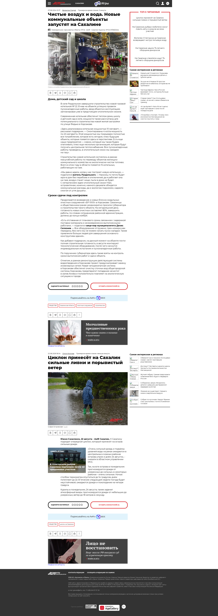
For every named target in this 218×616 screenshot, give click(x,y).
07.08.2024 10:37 (54, 10)
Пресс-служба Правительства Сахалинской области (69, 87)
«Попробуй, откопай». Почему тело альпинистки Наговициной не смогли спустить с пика (154, 117)
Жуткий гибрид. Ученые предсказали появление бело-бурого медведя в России (155, 376)
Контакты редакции (76, 572)
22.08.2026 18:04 (54, 353)
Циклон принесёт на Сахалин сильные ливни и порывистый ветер (150, 19)
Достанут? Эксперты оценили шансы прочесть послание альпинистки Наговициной (155, 368)
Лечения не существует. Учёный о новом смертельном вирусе (154, 392)
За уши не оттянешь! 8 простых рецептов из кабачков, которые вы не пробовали (155, 84)
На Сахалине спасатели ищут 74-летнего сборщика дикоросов (150, 59)
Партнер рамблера (77, 606)
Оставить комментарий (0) (109, 286)
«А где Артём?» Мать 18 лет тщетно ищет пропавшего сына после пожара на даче (154, 109)
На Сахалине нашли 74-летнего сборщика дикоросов (150, 49)
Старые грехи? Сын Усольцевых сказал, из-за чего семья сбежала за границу (155, 100)
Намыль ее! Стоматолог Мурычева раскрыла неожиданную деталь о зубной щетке (154, 75)
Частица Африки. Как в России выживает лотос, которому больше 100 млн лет (154, 92)
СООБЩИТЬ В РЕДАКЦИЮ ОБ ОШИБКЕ (101, 572)
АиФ (65, 427)
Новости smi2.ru (56, 346)
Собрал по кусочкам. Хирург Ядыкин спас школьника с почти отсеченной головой (155, 401)
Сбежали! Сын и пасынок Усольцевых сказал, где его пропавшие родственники (155, 360)
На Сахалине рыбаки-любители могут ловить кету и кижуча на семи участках (150, 29)
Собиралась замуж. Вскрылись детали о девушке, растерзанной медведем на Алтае (154, 385)
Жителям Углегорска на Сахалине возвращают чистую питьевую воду (150, 39)
